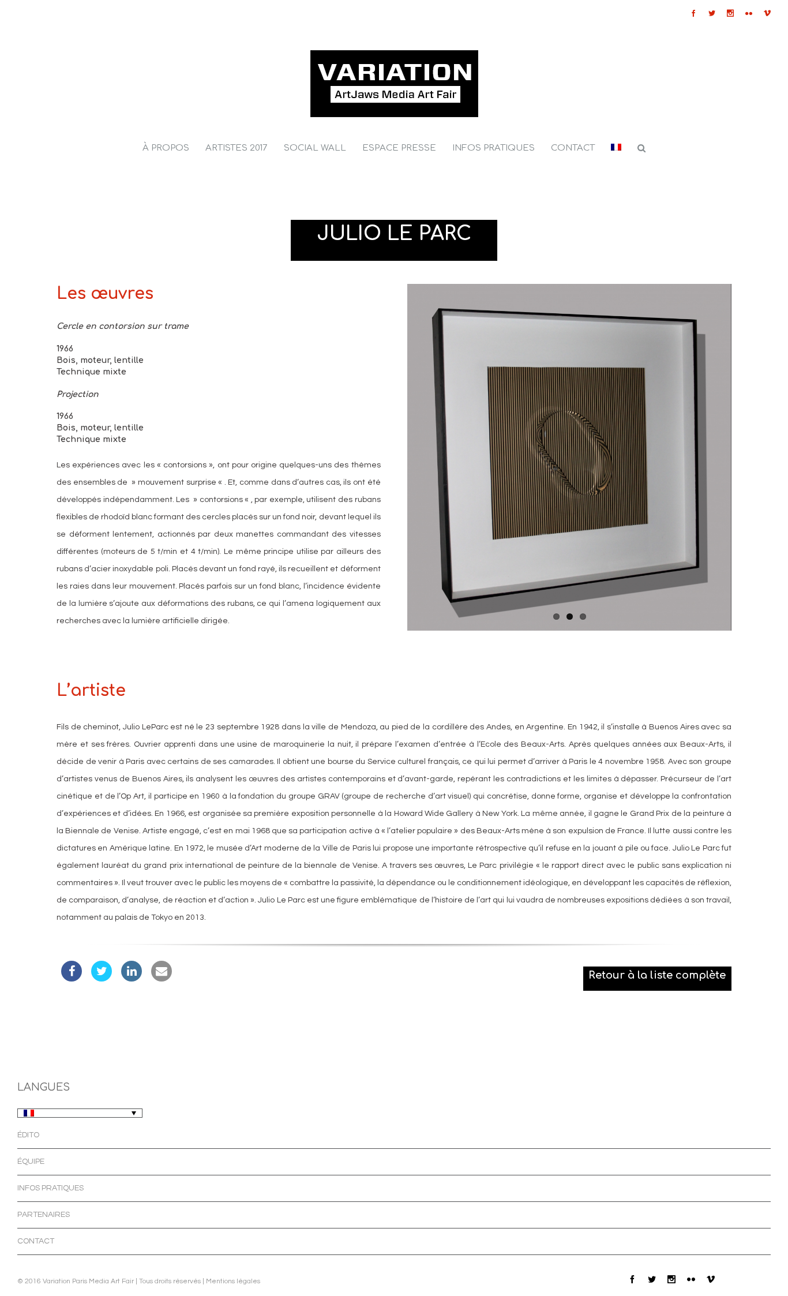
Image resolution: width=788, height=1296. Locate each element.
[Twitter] (711, 13)
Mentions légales (233, 1281)
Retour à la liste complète (657, 975)
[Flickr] (748, 13)
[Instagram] (730, 13)
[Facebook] (693, 13)
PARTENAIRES (43, 1215)
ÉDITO (28, 1135)
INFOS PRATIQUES (50, 1188)
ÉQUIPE (30, 1162)
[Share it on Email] (161, 978)
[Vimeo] (767, 13)
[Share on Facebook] (71, 978)
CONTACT (35, 1241)
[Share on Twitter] (101, 978)
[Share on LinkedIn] (131, 978)
